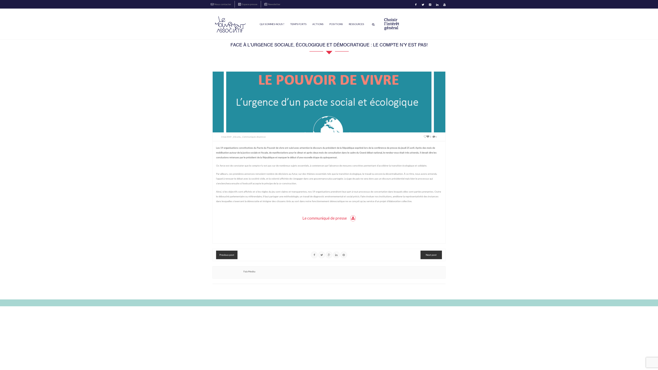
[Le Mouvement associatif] (230, 24)
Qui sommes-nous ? (272, 24)
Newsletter (274, 4)
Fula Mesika (249, 271)
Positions (336, 24)
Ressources (356, 24)
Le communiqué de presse (324, 218)
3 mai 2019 (226, 136)
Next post (431, 254)
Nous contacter (222, 4)
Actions (318, 24)
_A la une (236, 136)
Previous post (226, 254)
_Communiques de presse (253, 136)
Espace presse (249, 4)
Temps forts (298, 24)
